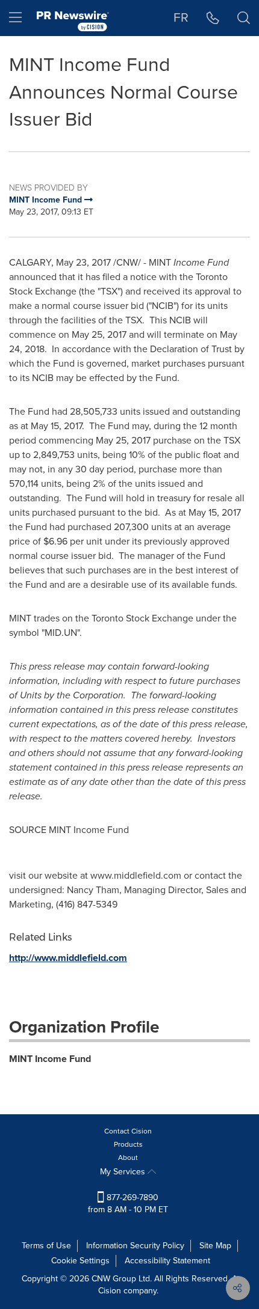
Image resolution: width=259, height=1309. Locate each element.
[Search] (243, 18)
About (128, 1157)
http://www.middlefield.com (68, 958)
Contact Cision (128, 1131)
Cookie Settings (80, 1260)
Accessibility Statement (167, 1260)
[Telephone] (213, 18)
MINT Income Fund (50, 1059)
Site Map (215, 1245)
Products (128, 1144)
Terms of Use (46, 1245)
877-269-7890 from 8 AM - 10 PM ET (128, 1203)
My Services (124, 1171)
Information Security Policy (135, 1245)
